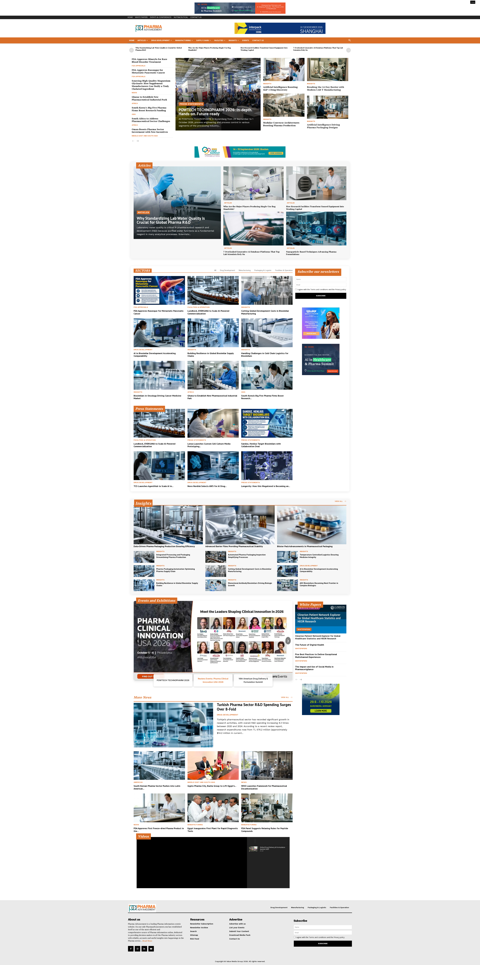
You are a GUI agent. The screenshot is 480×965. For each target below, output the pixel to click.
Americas (138, 782)
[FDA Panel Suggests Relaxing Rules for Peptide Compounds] (267, 807)
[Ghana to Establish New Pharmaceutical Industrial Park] (213, 375)
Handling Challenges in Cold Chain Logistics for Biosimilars (264, 354)
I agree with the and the (321, 289)
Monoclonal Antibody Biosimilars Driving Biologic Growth (250, 584)
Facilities (218, 40)
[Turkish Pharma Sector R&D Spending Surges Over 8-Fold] (173, 725)
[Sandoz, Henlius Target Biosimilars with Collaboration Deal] (267, 423)
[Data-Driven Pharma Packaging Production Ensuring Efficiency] (168, 524)
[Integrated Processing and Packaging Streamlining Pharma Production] (144, 557)
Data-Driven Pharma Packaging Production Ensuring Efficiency (164, 546)
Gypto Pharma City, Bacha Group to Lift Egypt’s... (212, 785)
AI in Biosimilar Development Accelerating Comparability (155, 354)
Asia (134, 114)
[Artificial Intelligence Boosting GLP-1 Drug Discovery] (283, 69)
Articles (142, 40)
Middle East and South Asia (145, 136)
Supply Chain (202, 40)
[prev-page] (131, 50)
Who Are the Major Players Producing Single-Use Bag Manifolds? (209, 49)
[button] (349, 40)
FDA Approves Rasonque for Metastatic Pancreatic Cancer (148, 71)
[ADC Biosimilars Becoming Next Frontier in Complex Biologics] (287, 585)
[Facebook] (131, 948)
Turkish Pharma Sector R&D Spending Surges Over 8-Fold (254, 707)
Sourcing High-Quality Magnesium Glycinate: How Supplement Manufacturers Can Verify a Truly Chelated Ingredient (151, 84)
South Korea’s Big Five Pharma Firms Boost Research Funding (149, 109)
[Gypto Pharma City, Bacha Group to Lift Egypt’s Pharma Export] (213, 765)
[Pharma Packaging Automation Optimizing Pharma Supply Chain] (144, 571)
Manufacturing (183, 40)
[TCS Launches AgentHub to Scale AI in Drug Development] (159, 465)
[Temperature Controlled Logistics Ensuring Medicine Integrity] (287, 557)
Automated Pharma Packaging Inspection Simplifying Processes (247, 555)
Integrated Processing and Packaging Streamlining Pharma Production (173, 555)
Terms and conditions (319, 289)
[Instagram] (137, 948)
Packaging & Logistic (263, 270)
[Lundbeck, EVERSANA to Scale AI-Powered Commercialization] (213, 290)
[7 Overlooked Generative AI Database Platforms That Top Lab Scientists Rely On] (253, 228)
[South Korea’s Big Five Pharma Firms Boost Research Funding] (267, 375)
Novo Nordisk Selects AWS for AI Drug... (207, 486)
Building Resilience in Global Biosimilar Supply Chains (211, 354)
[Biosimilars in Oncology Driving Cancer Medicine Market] (159, 375)
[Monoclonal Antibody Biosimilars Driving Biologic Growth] (215, 585)
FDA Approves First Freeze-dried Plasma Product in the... (159, 830)
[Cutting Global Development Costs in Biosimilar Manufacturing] (267, 290)
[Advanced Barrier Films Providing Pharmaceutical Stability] (240, 524)
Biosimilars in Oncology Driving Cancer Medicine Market (157, 397)
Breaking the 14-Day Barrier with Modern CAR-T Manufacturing (325, 88)
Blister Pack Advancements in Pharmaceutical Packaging (304, 546)
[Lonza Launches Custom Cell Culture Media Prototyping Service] (213, 423)
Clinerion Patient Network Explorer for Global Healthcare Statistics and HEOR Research (317, 637)
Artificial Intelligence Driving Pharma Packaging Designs (323, 126)
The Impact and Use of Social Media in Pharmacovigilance (314, 668)
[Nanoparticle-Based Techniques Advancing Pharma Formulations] (316, 228)
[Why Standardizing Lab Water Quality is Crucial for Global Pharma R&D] (177, 202)
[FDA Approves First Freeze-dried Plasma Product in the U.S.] (159, 807)
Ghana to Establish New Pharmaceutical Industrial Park (149, 98)
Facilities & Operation (284, 270)
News (134, 93)
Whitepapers (304, 629)
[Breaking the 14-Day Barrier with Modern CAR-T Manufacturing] (327, 69)
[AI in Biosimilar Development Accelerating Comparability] (159, 332)
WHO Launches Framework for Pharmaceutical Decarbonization (264, 787)
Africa (135, 103)
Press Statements (191, 104)
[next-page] (348, 50)
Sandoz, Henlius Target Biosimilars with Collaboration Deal (261, 445)
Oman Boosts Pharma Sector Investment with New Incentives (150, 130)
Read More (147, 941)
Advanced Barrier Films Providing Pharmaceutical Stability (234, 546)
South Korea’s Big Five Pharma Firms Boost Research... (262, 397)
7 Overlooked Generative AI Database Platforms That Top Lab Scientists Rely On (318, 49)
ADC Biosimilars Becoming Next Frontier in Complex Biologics (319, 584)
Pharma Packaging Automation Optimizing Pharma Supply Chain (175, 570)
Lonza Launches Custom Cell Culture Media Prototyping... (209, 445)
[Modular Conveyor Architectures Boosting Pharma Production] (283, 105)
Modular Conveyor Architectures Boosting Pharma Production (281, 124)
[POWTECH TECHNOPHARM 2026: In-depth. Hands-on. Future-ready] (218, 94)
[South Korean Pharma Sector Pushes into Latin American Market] (159, 765)
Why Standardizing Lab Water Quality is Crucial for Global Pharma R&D (159, 49)
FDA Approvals (138, 66)
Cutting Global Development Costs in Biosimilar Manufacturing (265, 312)
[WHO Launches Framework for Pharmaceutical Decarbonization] (267, 765)
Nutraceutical (181, 17)
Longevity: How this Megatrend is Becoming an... (265, 486)
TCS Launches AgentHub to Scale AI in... (153, 486)
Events (245, 40)
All (215, 270)
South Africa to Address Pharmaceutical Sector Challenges (151, 120)
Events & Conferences (160, 17)
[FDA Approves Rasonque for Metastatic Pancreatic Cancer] (159, 290)
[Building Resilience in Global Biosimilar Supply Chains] (213, 332)
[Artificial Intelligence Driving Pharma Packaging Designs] (327, 107)
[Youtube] (151, 948)
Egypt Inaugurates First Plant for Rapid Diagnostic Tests (213, 830)
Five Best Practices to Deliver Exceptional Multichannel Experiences (316, 655)
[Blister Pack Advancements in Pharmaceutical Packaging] (311, 524)
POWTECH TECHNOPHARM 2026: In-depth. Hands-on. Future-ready (215, 111)
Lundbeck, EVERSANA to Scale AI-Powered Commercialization (208, 312)
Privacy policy (340, 289)
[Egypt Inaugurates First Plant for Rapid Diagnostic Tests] (213, 807)
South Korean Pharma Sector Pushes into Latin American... (157, 787)
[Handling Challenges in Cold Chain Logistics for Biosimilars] (267, 332)
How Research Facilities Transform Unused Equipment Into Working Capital (264, 49)
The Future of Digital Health (309, 644)
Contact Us (196, 17)
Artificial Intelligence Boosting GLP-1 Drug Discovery (280, 88)
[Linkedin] (144, 948)
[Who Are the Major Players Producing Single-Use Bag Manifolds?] (253, 183)
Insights (233, 40)
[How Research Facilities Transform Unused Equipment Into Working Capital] (316, 183)
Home (130, 17)
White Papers (141, 17)
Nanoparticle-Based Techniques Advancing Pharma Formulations (311, 253)
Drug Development (160, 40)
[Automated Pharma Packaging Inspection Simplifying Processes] (215, 557)
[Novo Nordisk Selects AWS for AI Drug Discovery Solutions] (213, 465)
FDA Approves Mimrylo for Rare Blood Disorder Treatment (149, 60)
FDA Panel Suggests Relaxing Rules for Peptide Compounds (264, 830)
